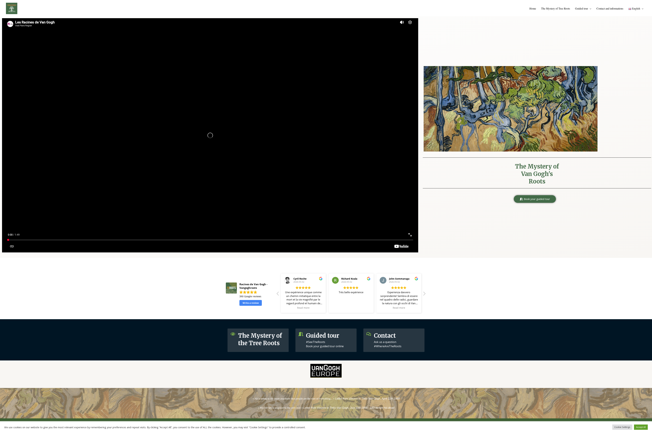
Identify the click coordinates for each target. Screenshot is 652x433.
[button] (535, 199)
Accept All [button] (641, 427)
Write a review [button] (251, 302)
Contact (385, 335)
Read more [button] (303, 307)
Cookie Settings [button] (622, 427)
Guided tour (581, 8)
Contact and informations (609, 8)
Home (532, 8)
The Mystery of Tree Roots (555, 8)
